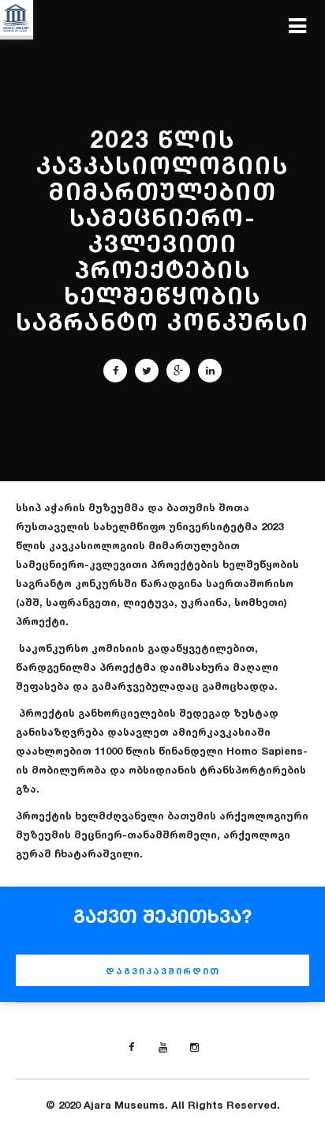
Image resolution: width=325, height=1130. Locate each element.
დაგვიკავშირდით (163, 971)
